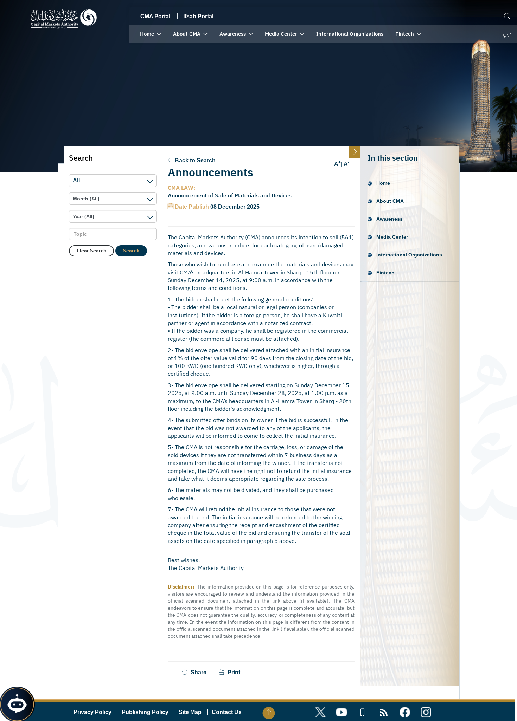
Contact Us (227, 712)
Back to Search (195, 160)
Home (383, 183)
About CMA (390, 201)
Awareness (389, 219)
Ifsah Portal (198, 16)
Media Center (392, 237)
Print (233, 672)
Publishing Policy (145, 712)
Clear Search (91, 250)
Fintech (385, 272)
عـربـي (507, 34)
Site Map (190, 712)
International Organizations (409, 255)
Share (198, 672)
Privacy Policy (92, 712)
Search (131, 250)
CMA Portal (155, 16)
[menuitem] (150, 34)
